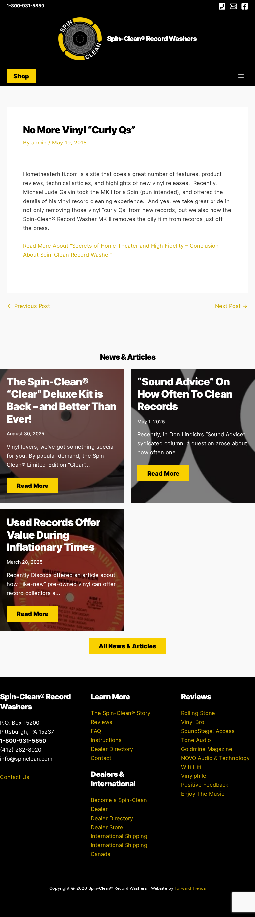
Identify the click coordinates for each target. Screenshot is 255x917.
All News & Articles (127, 646)
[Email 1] (233, 6)
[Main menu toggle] (240, 76)
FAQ (96, 731)
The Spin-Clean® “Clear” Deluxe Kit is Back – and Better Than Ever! (61, 400)
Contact (101, 758)
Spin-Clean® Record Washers (152, 39)
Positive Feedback (204, 784)
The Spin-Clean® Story (120, 713)
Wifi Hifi (191, 767)
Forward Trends (190, 888)
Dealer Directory (112, 749)
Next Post (231, 306)
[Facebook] (244, 6)
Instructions (106, 740)
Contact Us (14, 777)
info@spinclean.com (26, 758)
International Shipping (119, 836)
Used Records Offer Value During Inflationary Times (53, 534)
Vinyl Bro (192, 722)
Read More (32, 485)
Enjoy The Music (202, 793)
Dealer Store (107, 827)
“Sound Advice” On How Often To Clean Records (184, 393)
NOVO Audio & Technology (215, 758)
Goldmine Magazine (206, 749)
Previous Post (28, 306)
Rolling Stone (198, 713)
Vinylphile (193, 776)
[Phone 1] (222, 6)
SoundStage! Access (208, 731)
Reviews (101, 722)
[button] (21, 76)
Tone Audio (196, 740)
